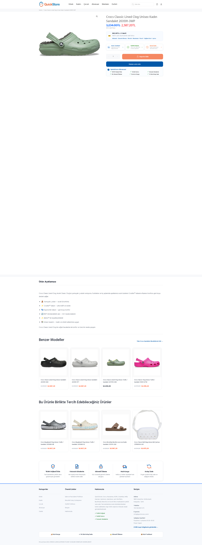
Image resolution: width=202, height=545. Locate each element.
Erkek (40, 497)
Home (40, 10)
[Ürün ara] (132, 4)
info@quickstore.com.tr (141, 514)
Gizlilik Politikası (70, 504)
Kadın (41, 500)
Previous (42, 44)
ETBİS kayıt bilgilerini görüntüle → (146, 527)
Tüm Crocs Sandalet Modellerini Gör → (150, 341)
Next (97, 44)
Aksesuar (42, 508)
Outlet (41, 511)
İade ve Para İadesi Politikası (74, 497)
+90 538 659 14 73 (139, 508)
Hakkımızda (68, 511)
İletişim (67, 508)
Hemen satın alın (135, 64)
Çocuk (41, 504)
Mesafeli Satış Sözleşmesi (73, 500)
